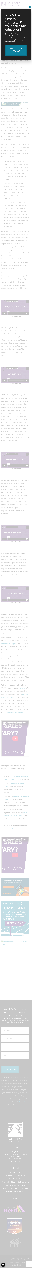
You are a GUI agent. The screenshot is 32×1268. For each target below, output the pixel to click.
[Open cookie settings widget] (3, 1265)
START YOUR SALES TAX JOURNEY (16, 50)
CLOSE (29, 6)
